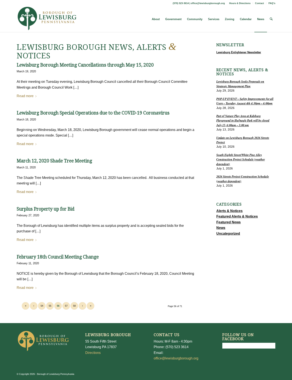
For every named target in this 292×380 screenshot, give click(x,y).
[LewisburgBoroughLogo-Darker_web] (47, 19)
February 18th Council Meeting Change (58, 257)
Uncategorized (228, 233)
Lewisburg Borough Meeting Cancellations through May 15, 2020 (85, 65)
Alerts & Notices (229, 211)
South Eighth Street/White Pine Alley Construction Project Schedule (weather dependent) (240, 159)
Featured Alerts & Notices (237, 216)
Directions (93, 353)
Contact (259, 3)
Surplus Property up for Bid (45, 209)
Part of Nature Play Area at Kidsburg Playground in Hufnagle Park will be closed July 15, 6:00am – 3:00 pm (242, 120)
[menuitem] (240, 3)
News (220, 228)
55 (50, 305)
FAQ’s (271, 3)
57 (66, 305)
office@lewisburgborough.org (208, 3)
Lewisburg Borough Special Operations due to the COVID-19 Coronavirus (93, 113)
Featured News (228, 222)
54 (42, 305)
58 (74, 305)
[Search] (271, 19)
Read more (25, 96)
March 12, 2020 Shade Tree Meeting (54, 160)
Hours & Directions (240, 3)
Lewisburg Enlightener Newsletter (238, 52)
